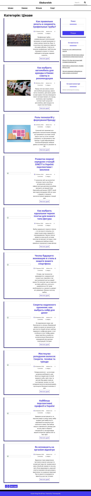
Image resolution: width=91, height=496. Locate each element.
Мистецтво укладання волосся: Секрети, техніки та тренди (44, 357)
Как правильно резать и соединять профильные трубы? (44, 24)
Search (85, 2)
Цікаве (10, 8)
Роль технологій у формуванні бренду (44, 118)
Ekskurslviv (45, 2)
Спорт (52, 8)
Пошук (73, 21)
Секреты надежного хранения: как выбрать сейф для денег (44, 308)
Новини (24, 8)
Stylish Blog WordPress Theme (40, 493)
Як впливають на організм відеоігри (44, 448)
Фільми (39, 8)
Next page (13, 486)
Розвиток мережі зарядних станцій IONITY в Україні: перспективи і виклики (44, 164)
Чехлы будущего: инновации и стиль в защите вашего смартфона (44, 259)
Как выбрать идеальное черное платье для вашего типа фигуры (44, 214)
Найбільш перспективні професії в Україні (44, 403)
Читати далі (44, 58)
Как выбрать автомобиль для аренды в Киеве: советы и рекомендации (44, 73)
